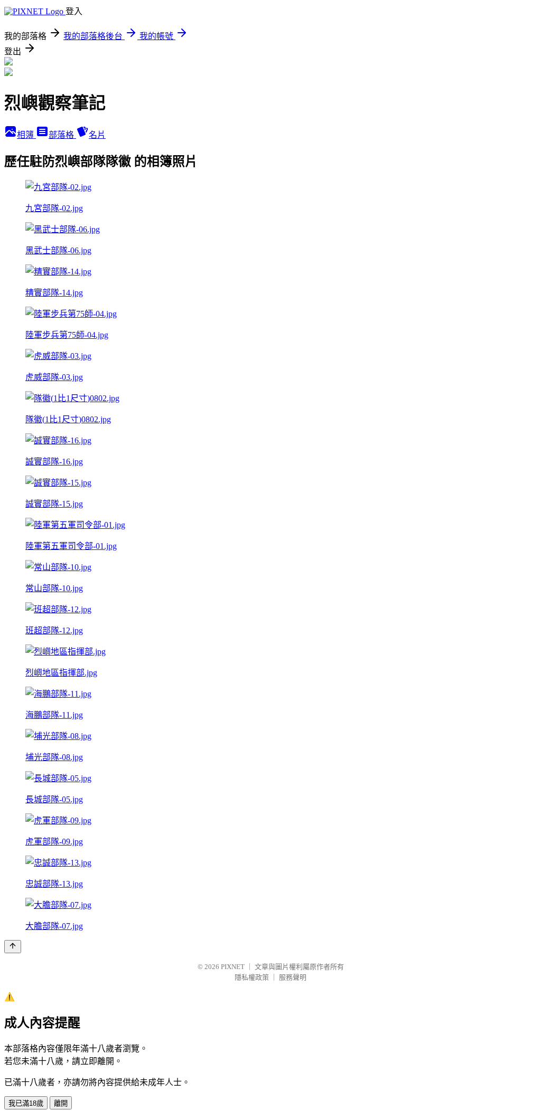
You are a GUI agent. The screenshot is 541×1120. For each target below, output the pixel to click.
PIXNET (233, 967)
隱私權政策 (252, 977)
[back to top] (12, 946)
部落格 (62, 134)
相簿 (26, 134)
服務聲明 (292, 977)
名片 (97, 134)
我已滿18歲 (25, 1103)
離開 (61, 1103)
